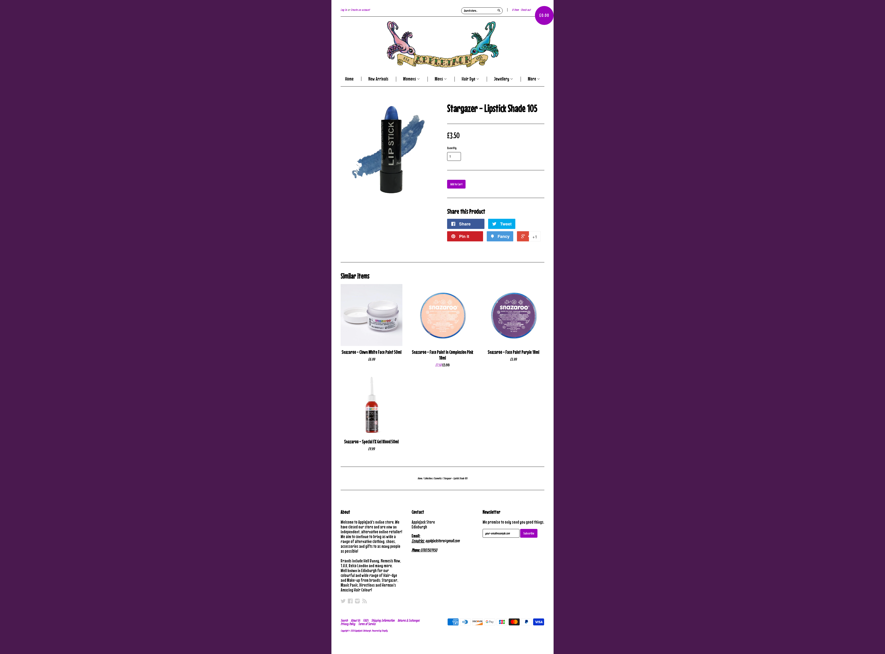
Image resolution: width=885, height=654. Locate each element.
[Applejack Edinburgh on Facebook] (350, 601)
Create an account (360, 10)
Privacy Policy (348, 623)
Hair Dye (469, 79)
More (532, 79)
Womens (410, 79)
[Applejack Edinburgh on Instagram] (357, 601)
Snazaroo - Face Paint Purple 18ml (513, 352)
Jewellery (502, 79)
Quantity (452, 148)
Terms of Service (366, 623)
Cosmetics (437, 478)
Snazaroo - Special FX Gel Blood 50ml (371, 441)
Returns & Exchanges (408, 620)
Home (349, 79)
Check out (526, 10)
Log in (344, 10)
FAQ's (365, 620)
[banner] (442, 44)
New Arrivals (378, 79)
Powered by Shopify (379, 630)
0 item (515, 10)
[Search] (499, 10)
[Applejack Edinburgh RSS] (364, 601)
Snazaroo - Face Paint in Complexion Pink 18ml (442, 354)
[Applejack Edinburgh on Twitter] (343, 601)
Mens (439, 79)
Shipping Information (383, 620)
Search (344, 620)
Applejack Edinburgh (363, 630)
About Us (355, 620)
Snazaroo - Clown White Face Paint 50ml (371, 352)
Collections (428, 478)
